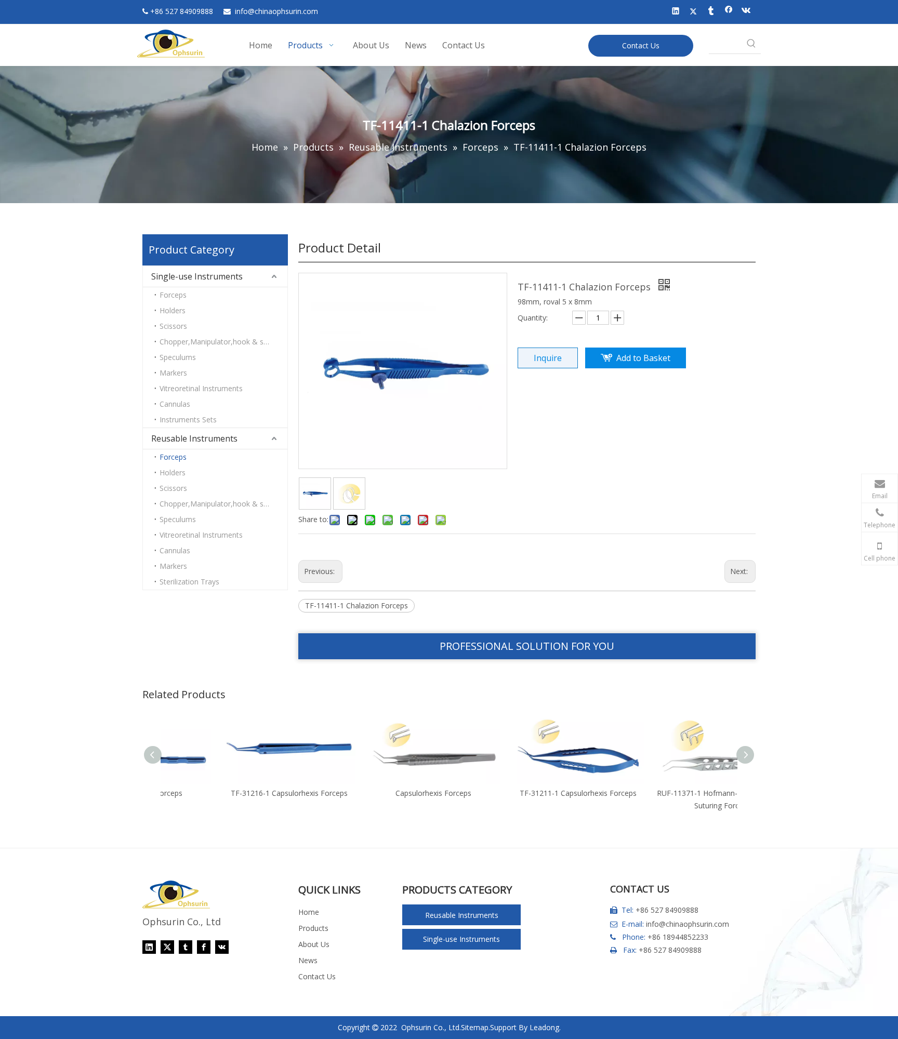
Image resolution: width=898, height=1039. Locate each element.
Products (313, 928)
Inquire (548, 358)
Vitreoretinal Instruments (201, 388)
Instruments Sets (188, 419)
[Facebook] (728, 12)
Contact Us (640, 45)
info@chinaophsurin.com (687, 924)
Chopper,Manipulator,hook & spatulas (223, 342)
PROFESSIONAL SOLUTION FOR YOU (527, 646)
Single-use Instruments (197, 276)
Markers (173, 373)
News (308, 960)
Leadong (544, 1027)
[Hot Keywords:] (751, 44)
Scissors (173, 326)
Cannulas (175, 404)
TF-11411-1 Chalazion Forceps (356, 605)
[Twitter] (693, 12)
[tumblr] (711, 12)
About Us (313, 944)
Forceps (173, 295)
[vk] (746, 12)
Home (308, 912)
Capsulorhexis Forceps (377, 793)
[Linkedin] (675, 12)
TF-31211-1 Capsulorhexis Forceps (522, 793)
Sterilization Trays (189, 582)
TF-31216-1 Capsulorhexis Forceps (233, 793)
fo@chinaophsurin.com (276, 11)
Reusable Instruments (194, 438)
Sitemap (474, 1027)
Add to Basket (643, 358)
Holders (173, 310)
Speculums (178, 357)
